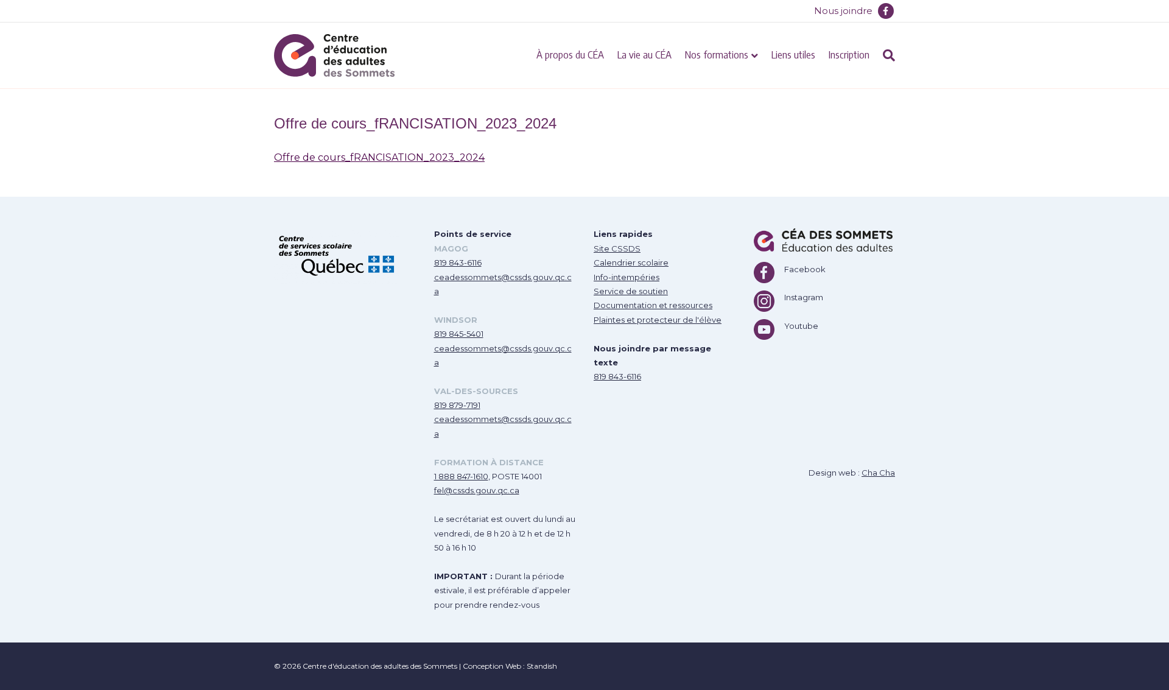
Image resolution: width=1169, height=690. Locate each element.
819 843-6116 (458, 262)
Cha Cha (878, 472)
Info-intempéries (626, 277)
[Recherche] (885, 55)
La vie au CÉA (644, 54)
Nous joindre (843, 10)
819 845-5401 (458, 334)
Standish (542, 666)
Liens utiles (793, 54)
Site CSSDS (617, 248)
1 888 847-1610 (461, 476)
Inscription (849, 54)
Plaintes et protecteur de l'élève (657, 320)
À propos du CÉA (570, 54)
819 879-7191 (457, 405)
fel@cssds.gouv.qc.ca (476, 490)
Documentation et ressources (653, 305)
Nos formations (716, 54)
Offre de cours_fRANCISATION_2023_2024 (379, 157)
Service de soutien (631, 291)
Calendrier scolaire (631, 262)
